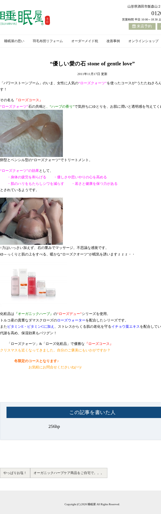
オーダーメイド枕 (84, 41)
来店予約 (144, 26)
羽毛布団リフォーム (48, 41)
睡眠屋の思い (14, 41)
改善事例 (113, 41)
